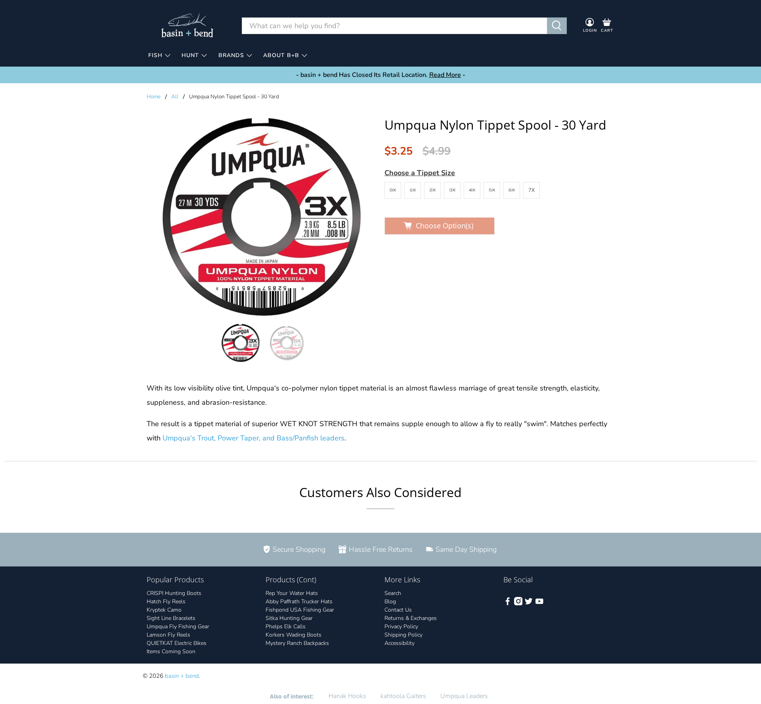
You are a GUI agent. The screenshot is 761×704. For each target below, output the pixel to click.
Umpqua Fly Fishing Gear (178, 626)
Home (154, 96)
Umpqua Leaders (464, 696)
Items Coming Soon (171, 651)
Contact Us (398, 610)
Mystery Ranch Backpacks (297, 643)
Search (392, 593)
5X (492, 190)
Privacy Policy (401, 626)
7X (531, 190)
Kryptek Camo (164, 610)
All (174, 96)
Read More (445, 75)
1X (412, 190)
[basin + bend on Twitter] (528, 603)
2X (432, 190)
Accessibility (399, 643)
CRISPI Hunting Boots (174, 593)
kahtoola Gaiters (403, 696)
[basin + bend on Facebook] (507, 603)
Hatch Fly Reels (166, 601)
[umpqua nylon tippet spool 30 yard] (262, 217)
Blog (390, 601)
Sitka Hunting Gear (289, 618)
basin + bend (182, 676)
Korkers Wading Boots (293, 635)
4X (472, 190)
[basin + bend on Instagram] (518, 603)
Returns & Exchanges (410, 618)
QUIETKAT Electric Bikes (177, 643)
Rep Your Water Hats (292, 593)
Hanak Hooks (347, 696)
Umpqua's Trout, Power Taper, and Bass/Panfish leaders (253, 438)
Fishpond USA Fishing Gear (300, 610)
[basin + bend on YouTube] (539, 603)
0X (393, 190)
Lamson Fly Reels (168, 635)
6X (512, 190)
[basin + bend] (188, 25)
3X (452, 190)
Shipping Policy (403, 635)
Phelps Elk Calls (286, 626)
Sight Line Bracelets (171, 618)
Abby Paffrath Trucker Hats (299, 601)
